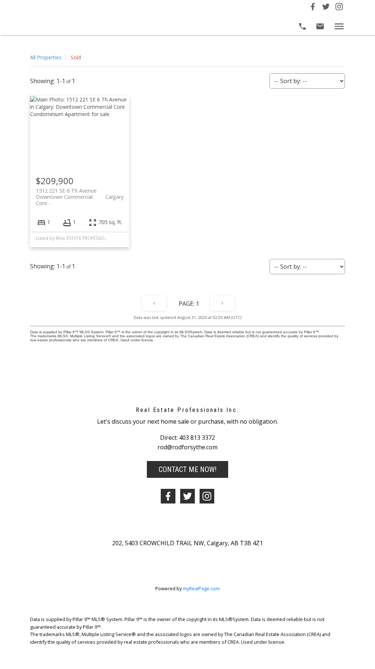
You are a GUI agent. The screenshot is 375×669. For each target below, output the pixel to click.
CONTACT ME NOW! (187, 469)
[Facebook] (312, 8)
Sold (76, 57)
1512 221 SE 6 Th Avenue (79, 193)
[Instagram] (339, 8)
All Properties (46, 57)
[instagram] (207, 496)
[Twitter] (326, 8)
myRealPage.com (201, 588)
